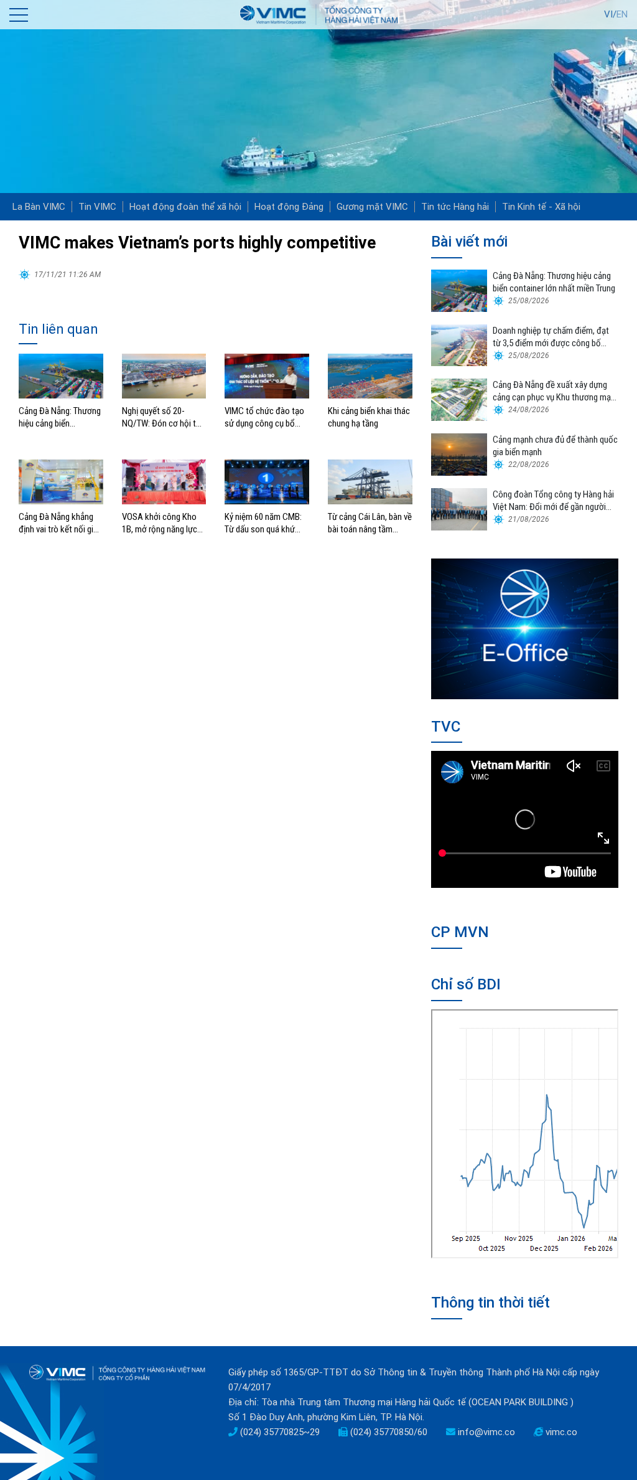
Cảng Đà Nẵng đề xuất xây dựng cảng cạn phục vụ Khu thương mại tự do (553, 391)
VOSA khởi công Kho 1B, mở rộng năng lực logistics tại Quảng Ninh (159, 523)
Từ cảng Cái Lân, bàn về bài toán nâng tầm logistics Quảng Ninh (370, 523)
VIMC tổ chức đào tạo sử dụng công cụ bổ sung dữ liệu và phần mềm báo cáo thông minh (264, 417)
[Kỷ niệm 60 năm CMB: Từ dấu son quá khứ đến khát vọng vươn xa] (267, 481)
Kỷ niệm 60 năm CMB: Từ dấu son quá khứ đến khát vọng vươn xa (265, 523)
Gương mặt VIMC (372, 206)
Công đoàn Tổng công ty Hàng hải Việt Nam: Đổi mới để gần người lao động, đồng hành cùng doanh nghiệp (553, 501)
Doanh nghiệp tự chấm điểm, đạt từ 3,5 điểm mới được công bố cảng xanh (551, 337)
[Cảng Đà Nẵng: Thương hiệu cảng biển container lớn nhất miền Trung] (61, 375)
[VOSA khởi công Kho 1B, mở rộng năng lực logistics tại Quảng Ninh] (164, 481)
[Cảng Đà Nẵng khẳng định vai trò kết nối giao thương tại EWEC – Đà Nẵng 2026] (61, 481)
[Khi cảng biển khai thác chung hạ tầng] (370, 375)
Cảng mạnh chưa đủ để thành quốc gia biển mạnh (555, 446)
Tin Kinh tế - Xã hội (541, 206)
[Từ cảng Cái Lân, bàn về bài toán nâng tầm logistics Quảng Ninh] (370, 481)
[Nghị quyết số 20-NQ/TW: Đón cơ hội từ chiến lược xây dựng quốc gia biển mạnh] (164, 375)
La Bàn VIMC (38, 206)
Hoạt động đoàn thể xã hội (185, 206)
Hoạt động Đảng (288, 206)
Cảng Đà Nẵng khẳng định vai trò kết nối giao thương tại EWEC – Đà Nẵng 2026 (61, 523)
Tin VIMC (97, 206)
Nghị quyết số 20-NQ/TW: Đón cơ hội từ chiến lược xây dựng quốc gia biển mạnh (161, 417)
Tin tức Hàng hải (455, 206)
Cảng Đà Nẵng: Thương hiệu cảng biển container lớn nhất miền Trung (60, 417)
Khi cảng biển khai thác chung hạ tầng (369, 417)
